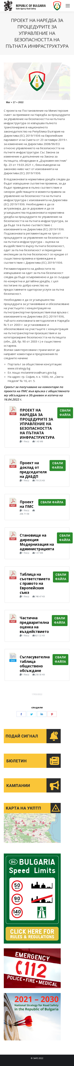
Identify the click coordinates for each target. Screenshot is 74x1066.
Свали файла (65, 413)
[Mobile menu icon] (67, 5)
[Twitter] (31, 714)
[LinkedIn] (41, 714)
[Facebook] (21, 714)
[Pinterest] (52, 714)
